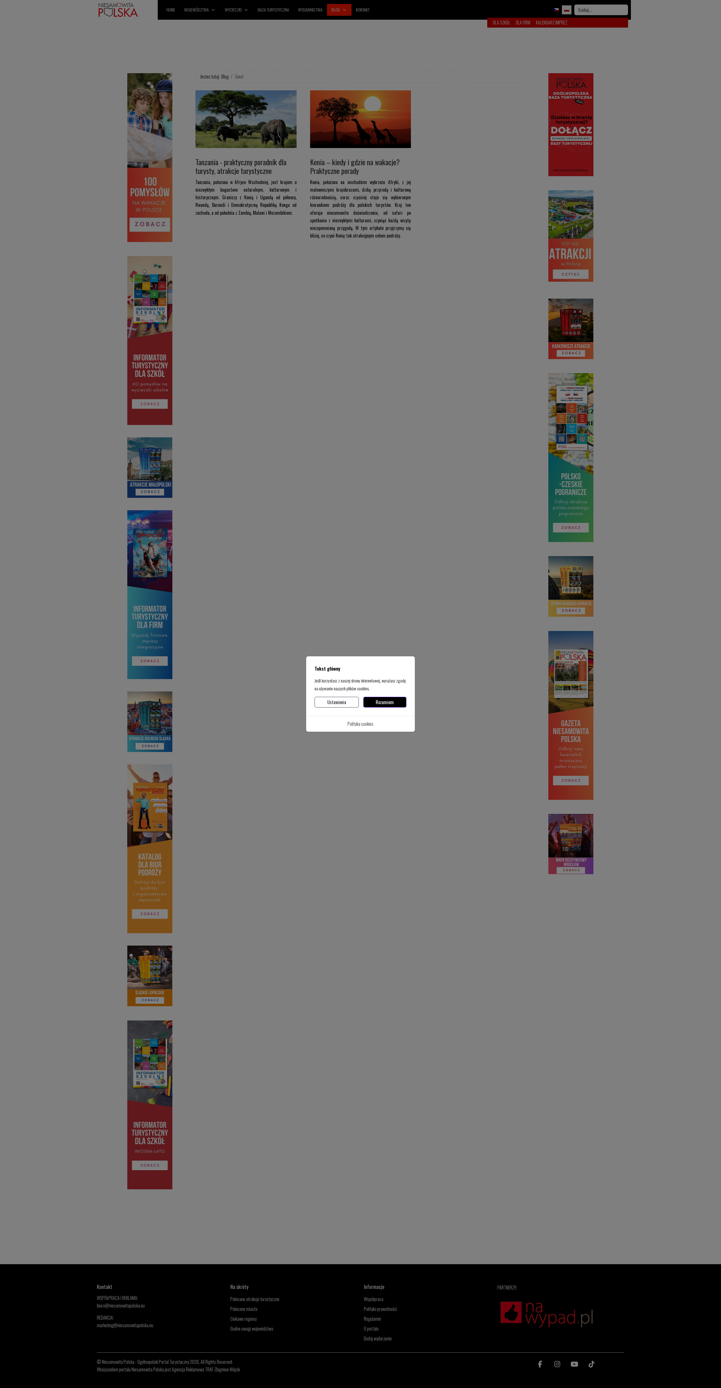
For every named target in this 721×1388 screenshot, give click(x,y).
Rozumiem (385, 702)
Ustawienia (336, 702)
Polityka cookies (360, 723)
